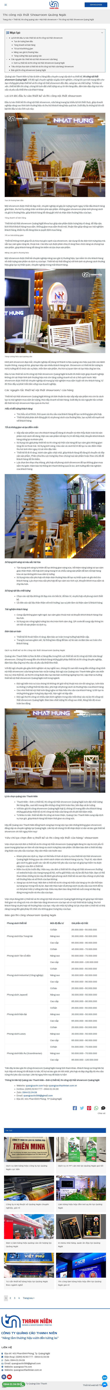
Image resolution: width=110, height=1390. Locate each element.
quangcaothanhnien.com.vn (63, 1086)
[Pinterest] (89, 1108)
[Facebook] (75, 1108)
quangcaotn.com (34, 1086)
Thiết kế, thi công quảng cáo (25, 20)
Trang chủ (7, 20)
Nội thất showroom (48, 20)
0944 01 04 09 (29, 1092)
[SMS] (103, 1108)
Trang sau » (28, 1298)
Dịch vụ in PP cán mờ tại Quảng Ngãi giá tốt (80, 1165)
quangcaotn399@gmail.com (38, 1095)
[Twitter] (82, 1108)
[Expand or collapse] (102, 33)
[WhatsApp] (96, 1108)
